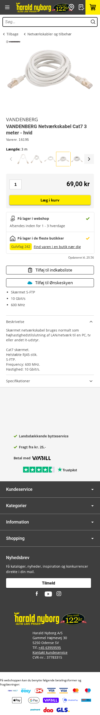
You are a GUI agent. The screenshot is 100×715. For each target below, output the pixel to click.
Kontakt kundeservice (50, 652)
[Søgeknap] (93, 22)
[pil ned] (92, 489)
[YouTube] (48, 594)
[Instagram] (59, 594)
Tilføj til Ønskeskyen (54, 282)
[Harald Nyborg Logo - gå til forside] (44, 7)
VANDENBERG (22, 119)
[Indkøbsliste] (82, 7)
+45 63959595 (50, 647)
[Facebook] (37, 594)
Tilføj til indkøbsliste (53, 270)
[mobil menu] (7, 7)
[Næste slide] (89, 159)
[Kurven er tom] (92, 7)
